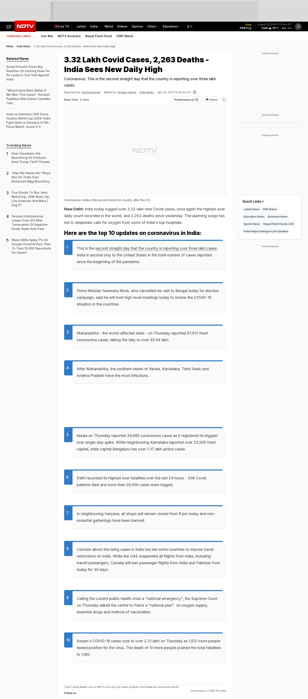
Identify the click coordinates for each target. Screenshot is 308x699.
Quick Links (251, 201)
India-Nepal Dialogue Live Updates (266, 231)
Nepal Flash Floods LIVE (278, 224)
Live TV (64, 26)
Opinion (137, 26)
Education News (254, 216)
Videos (122, 26)
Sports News (252, 224)
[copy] (224, 100)
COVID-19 (213, 690)
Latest (81, 26)
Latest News (252, 209)
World (109, 26)
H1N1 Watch (124, 36)
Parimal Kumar (91, 92)
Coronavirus (198, 690)
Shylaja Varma (127, 92)
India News (147, 92)
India (93, 26)
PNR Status (270, 209)
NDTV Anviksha (69, 36)
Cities (151, 26)
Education (170, 26)
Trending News (18, 145)
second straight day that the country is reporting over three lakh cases (156, 248)
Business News (278, 216)
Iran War (47, 36)
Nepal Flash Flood (98, 36)
